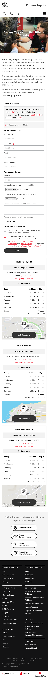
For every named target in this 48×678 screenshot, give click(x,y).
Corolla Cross (8, 595)
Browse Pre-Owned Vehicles (33, 592)
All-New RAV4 (8, 602)
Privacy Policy (26, 243)
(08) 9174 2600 (27, 275)
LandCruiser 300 (9, 623)
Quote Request (31, 607)
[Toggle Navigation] (44, 13)
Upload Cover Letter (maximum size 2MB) (21, 194)
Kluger (5, 612)
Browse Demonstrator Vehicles (34, 598)
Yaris (4, 571)
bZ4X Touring (8, 609)
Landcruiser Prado (9, 619)
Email (6, 153)
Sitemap (9, 658)
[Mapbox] (8, 337)
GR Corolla (29, 578)
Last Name (9, 143)
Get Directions (24, 334)
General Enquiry (31, 648)
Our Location (30, 644)
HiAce (4, 639)
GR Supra (29, 574)
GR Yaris (28, 581)
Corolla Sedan (8, 578)
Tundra (5, 643)
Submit (16, 251)
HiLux (4, 632)
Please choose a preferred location (19, 217)
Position (8, 175)
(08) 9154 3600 (27, 443)
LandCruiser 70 (8, 636)
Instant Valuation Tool (34, 603)
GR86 (27, 571)
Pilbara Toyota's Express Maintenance (34, 633)
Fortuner (6, 616)
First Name (9, 134)
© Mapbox (41, 338)
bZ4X (4, 605)
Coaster (5, 647)
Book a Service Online (34, 622)
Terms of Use (24, 659)
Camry (5, 581)
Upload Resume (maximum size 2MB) (19, 185)
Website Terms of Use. (30, 246)
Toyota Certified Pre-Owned (34, 611)
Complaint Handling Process (37, 659)
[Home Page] (13, 5)
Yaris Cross (7, 591)
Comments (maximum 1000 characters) (20, 203)
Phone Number (10, 162)
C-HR (4, 598)
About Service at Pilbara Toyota (32, 627)
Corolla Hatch (8, 574)
